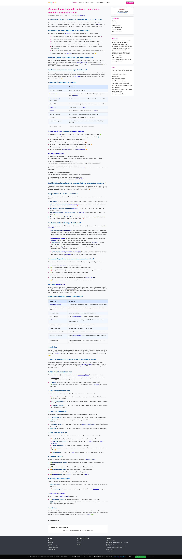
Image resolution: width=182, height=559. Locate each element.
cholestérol (83, 107)
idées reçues (60, 284)
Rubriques (74, 2)
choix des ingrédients (83, 375)
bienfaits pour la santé (81, 366)
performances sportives (97, 64)
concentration (76, 216)
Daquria (52, 2)
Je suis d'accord (140, 556)
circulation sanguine (82, 62)
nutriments (97, 24)
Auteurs (87, 2)
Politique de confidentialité (54, 545)
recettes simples (90, 459)
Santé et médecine (81, 15)
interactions (96, 489)
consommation (52, 64)
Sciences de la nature (117, 31)
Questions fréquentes (56, 153)
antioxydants (81, 212)
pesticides (96, 384)
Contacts (108, 2)
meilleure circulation (99, 216)
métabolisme (95, 242)
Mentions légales (110, 549)
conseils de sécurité (64, 496)
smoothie (86, 474)
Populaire (81, 2)
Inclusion (54, 474)
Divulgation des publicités (112, 544)
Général (114, 20)
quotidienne (58, 353)
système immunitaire (66, 251)
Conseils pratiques (55, 131)
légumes (77, 76)
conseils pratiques (86, 364)
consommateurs (77, 316)
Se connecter (130, 2)
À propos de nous (100, 2)
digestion (74, 208)
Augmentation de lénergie (58, 238)
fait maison (68, 33)
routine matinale (66, 149)
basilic (72, 452)
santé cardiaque (73, 204)
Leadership (114, 23)
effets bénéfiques (80, 178)
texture (69, 474)
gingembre (69, 53)
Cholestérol (53, 107)
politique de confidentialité (119, 556)
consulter (83, 167)
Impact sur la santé (55, 99)
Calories (52, 111)
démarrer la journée (80, 149)
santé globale (70, 252)
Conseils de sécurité (57, 493)
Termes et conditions (53, 547)
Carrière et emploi (116, 25)
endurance (53, 240)
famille (88, 514)
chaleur (90, 441)
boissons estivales (90, 277)
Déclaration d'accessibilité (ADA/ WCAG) (115, 547)
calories (96, 111)
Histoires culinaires (116, 29)
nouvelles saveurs (77, 351)
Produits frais (55, 378)
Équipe (92, 2)
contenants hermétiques (88, 424)
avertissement (51, 549)
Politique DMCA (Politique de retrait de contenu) (117, 542)
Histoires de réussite (117, 27)
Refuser (130, 556)
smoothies (63, 265)
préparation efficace (76, 131)
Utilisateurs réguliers (55, 304)
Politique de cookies (110, 540)
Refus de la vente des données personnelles (116, 545)
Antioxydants (53, 94)
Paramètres (151, 556)
